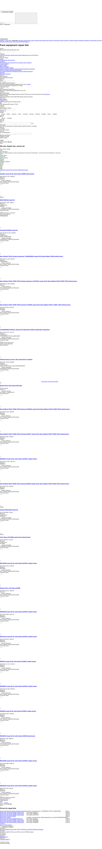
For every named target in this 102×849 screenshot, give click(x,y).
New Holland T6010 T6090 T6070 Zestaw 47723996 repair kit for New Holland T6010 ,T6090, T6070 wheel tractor (35, 305)
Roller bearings (25, 41)
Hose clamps (31, 40)
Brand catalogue (39, 829)
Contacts (9, 824)
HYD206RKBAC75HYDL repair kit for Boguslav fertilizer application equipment (25, 329)
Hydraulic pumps (4, 41)
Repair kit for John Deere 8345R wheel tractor (11, 818)
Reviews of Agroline (27, 829)
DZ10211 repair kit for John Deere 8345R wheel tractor (17, 174)
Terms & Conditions (5, 829)
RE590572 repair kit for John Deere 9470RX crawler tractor (18, 459)
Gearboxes (87, 40)
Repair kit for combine (5, 817)
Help (6, 824)
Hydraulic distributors (79, 40)
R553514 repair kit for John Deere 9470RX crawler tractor (18, 661)
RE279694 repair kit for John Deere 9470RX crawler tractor (18, 761)
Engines (51, 40)
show (2, 140)
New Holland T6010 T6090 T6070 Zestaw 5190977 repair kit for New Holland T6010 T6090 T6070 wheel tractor (34, 434)
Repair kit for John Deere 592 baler (11, 385)
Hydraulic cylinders (68, 40)
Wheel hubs (18, 41)
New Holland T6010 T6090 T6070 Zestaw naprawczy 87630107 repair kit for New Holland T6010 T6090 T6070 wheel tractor (38, 281)
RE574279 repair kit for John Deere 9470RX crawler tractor (18, 636)
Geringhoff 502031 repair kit (9, 230)
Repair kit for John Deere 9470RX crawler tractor (12, 812)
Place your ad (4, 215)
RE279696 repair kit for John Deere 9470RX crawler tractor (18, 563)
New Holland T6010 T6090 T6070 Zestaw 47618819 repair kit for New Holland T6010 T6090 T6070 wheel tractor (35, 409)
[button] (51, 31)
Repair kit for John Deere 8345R (10, 588)
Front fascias (56, 40)
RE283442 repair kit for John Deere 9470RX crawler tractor (18, 785)
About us (2, 824)
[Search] (26, 18)
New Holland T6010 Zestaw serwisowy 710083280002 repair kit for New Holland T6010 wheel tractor (31, 256)
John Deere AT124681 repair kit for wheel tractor (15, 537)
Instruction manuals (23, 40)
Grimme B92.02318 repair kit (9, 510)
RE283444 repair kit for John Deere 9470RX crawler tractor (18, 611)
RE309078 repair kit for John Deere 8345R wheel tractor (17, 736)
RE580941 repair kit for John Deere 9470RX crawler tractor (18, 686)
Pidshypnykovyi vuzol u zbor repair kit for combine (16, 359)
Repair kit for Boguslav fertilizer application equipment (13, 811)
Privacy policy (13, 829)
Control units (12, 41)
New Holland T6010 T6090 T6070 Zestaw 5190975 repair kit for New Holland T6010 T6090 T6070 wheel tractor (34, 483)
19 (4, 802)
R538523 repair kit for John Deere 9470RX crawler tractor (18, 711)
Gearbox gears (45, 40)
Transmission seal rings (96, 40)
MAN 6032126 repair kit (7, 200)
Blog (34, 829)
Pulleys (62, 40)
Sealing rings (38, 40)
